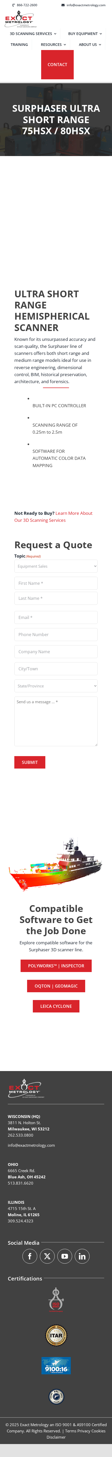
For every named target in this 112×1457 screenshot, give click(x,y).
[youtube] (64, 1256)
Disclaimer (56, 1437)
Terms (70, 1430)
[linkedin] (82, 1256)
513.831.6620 (20, 1183)
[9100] (56, 1353)
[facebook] (29, 1256)
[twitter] (47, 1256)
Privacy (83, 1430)
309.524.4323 (20, 1220)
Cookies (98, 1430)
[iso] (56, 1287)
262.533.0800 (20, 1135)
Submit (30, 762)
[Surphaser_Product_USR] (56, 217)
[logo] (20, 13)
